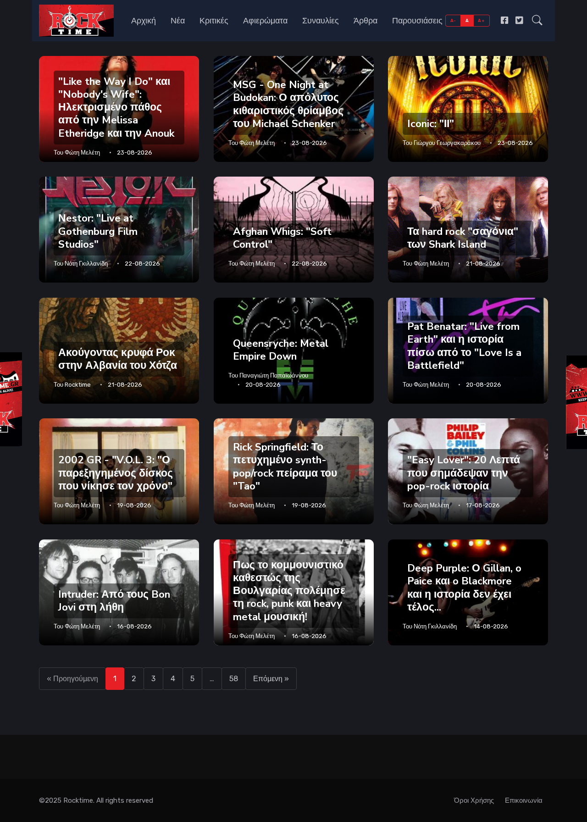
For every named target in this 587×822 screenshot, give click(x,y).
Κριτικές (213, 20)
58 (233, 678)
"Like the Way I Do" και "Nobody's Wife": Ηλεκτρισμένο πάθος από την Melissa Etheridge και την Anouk (116, 107)
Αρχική (143, 20)
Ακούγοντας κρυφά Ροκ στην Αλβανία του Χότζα (117, 358)
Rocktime (78, 384)
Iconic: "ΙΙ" (430, 124)
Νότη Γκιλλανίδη (86, 263)
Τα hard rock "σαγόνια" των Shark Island (462, 237)
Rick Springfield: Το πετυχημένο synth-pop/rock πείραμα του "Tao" (285, 466)
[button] (537, 20)
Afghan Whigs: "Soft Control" (282, 237)
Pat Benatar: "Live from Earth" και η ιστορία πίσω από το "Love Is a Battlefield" (464, 345)
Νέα (178, 20)
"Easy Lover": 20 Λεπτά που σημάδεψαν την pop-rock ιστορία (463, 473)
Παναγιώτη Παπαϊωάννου (273, 375)
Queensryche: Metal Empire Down (280, 349)
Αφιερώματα (265, 20)
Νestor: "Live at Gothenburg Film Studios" (98, 231)
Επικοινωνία (524, 800)
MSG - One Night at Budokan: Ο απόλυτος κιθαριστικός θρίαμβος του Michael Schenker (288, 104)
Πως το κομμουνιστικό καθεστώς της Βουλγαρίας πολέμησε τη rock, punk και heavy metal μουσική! (289, 591)
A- (453, 20)
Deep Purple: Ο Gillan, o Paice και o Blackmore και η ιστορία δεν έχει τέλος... (464, 587)
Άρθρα (365, 20)
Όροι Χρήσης (474, 800)
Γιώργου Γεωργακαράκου (447, 142)
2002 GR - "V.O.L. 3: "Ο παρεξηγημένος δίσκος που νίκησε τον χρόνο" (115, 473)
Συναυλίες (320, 20)
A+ (481, 20)
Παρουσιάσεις (417, 20)
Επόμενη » (271, 678)
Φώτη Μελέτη (82, 152)
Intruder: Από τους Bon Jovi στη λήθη (114, 600)
